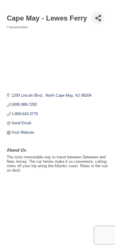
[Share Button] (98, 18)
